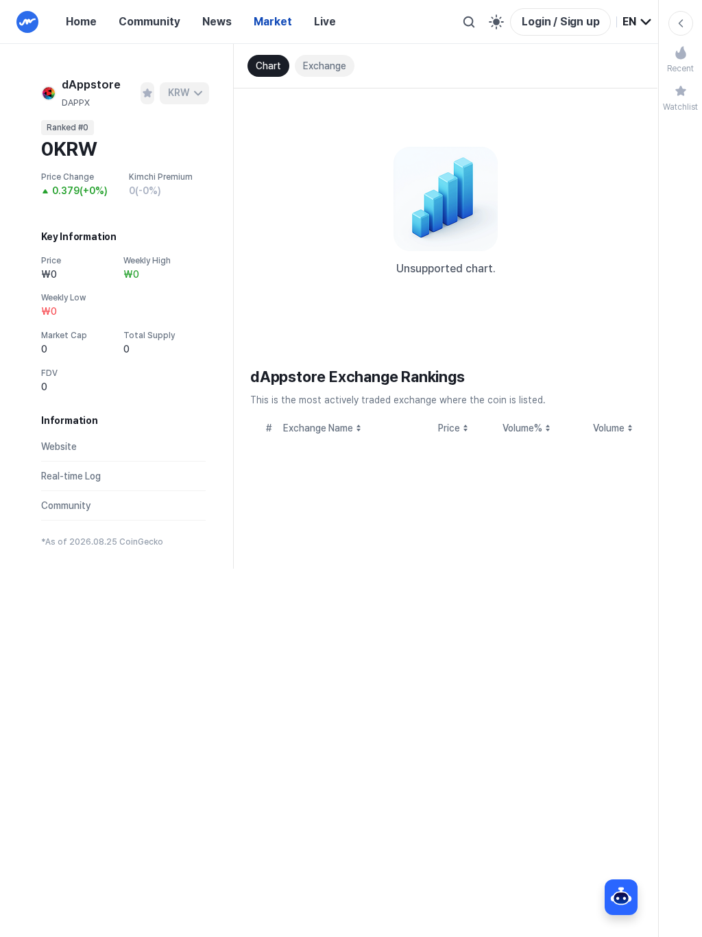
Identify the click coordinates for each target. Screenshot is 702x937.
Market (273, 21)
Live (325, 21)
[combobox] (637, 22)
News (217, 21)
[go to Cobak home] (27, 22)
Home (81, 21)
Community (149, 21)
